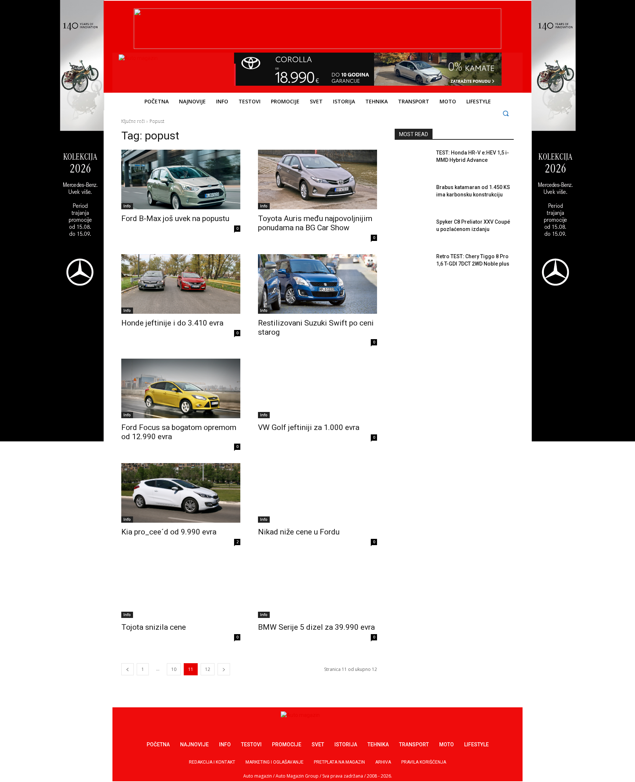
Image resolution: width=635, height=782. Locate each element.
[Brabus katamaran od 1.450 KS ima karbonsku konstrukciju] (412, 196)
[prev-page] (127, 669)
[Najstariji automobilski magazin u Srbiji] (168, 71)
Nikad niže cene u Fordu (299, 531)
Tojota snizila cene (153, 627)
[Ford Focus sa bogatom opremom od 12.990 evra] (180, 388)
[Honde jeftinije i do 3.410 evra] (180, 284)
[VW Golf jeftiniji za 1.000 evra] (317, 388)
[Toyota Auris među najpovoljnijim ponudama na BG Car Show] (317, 179)
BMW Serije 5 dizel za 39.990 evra (316, 627)
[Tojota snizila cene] (180, 588)
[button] (506, 113)
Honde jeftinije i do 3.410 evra (172, 323)
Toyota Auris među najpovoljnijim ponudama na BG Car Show (315, 223)
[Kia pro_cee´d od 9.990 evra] (180, 493)
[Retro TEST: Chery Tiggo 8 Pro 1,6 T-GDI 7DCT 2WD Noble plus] (412, 265)
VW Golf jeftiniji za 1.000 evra (308, 427)
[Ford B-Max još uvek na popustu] (180, 179)
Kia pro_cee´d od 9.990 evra (168, 531)
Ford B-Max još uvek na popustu (175, 218)
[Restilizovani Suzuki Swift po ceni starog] (317, 284)
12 (207, 669)
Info (127, 206)
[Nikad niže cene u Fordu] (317, 493)
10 (173, 669)
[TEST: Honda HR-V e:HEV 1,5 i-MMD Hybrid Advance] (412, 161)
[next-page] (224, 669)
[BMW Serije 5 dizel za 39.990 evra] (317, 588)
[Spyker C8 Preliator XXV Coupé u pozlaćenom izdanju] (412, 231)
